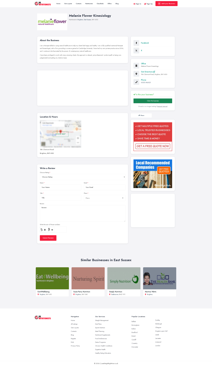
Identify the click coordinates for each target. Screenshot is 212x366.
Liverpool (158, 342)
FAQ (72, 342)
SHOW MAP (60, 134)
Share (142, 115)
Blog (117, 4)
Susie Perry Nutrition (81, 291)
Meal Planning (99, 331)
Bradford (134, 332)
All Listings (74, 324)
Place (85, 193)
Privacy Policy (75, 346)
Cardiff (134, 340)
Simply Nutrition (115, 291)
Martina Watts (150, 291)
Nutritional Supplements (102, 335)
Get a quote (68, 4)
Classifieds (100, 4)
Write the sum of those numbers (50, 224)
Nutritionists (89, 4)
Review (42, 204)
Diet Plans (98, 324)
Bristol (133, 336)
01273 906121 (146, 82)
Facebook (145, 43)
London (157, 346)
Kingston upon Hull (161, 331)
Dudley (157, 320)
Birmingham (135, 325)
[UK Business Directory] (152, 173)
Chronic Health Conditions (103, 346)
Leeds (157, 335)
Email (85, 183)
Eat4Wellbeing (43, 291)
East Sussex (87, 20)
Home (58, 4)
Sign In (138, 4)
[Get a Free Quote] (152, 136)
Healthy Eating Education (103, 353)
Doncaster (135, 347)
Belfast (134, 321)
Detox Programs (100, 342)
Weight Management (101, 320)
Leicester (158, 338)
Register (73, 338)
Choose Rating (44, 173)
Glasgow (158, 327)
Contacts (78, 4)
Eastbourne (114, 294)
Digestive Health (100, 349)
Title (41, 193)
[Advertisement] (82, 88)
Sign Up (150, 4)
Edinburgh (158, 324)
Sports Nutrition (100, 328)
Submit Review (48, 238)
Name (41, 183)
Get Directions (147, 72)
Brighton (80, 20)
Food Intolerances (101, 338)
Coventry (134, 343)
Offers (110, 4)
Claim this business (153, 101)
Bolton (134, 329)
